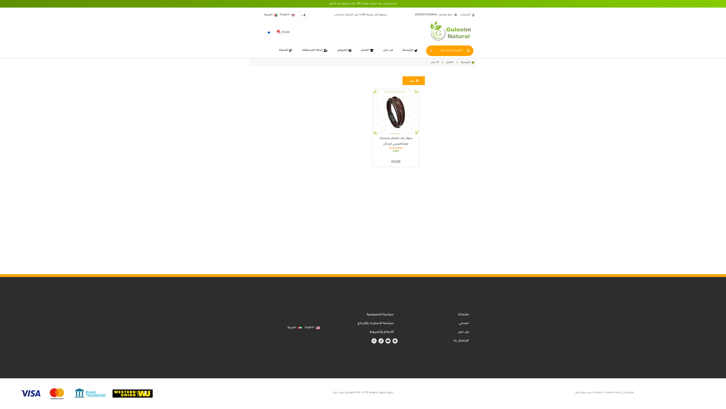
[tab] (414, 80)
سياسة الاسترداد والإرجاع (376, 323)
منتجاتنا (463, 314)
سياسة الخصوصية (380, 314)
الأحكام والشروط (382, 332)
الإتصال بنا (461, 341)
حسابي (464, 323)
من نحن (463, 332)
